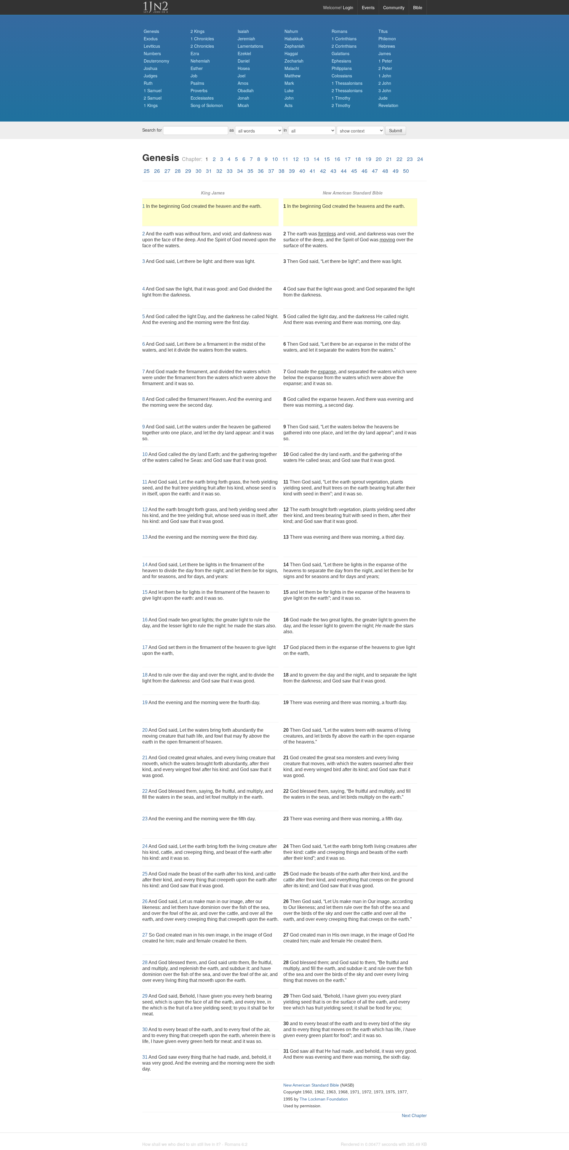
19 (368, 158)
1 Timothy (341, 98)
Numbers (152, 53)
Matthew (292, 76)
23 (410, 158)
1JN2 (155, 7)
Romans (339, 31)
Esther (197, 68)
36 (261, 170)
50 (406, 170)
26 (157, 170)
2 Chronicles (202, 46)
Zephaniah (294, 46)
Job (194, 76)
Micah (243, 105)
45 (354, 170)
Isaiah (243, 31)
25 (147, 170)
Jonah (243, 98)
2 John (384, 83)
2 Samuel (153, 98)
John (289, 98)
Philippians (342, 68)
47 (375, 170)
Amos (243, 83)
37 (271, 170)
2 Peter (385, 68)
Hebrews (386, 46)
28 (178, 170)
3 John (384, 90)
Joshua (150, 68)
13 (306, 158)
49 (396, 170)
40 (302, 170)
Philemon (387, 39)
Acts (288, 105)
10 (275, 158)
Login (348, 7)
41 (313, 170)
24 (420, 158)
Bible (417, 7)
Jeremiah (246, 39)
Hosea (244, 68)
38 (281, 170)
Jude (383, 98)
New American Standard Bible (311, 1085)
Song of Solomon (207, 105)
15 (327, 158)
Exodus (151, 39)
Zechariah (293, 61)
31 (209, 170)
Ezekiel (244, 53)
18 (358, 158)
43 (333, 170)
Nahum (291, 31)
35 (250, 170)
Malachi (291, 68)
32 (219, 170)
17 (348, 158)
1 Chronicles (202, 39)
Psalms (197, 83)
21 (389, 158)
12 (296, 158)
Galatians (340, 53)
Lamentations (250, 46)
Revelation (388, 105)
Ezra (195, 53)
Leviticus (152, 46)
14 (316, 158)
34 (240, 170)
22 (399, 158)
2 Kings (197, 31)
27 (167, 170)
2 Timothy (341, 105)
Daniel (244, 61)
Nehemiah (200, 61)
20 (379, 158)
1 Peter (385, 61)
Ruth (148, 83)
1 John (384, 76)
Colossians (342, 76)
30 (199, 170)
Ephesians (341, 61)
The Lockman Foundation (324, 1099)
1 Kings (151, 105)
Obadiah (246, 90)
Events (368, 7)
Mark (289, 83)
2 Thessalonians (347, 90)
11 (285, 158)
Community (394, 7)
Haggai (291, 53)
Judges (150, 76)
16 (337, 158)
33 (230, 170)
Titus (383, 31)
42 (323, 170)
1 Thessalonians (347, 83)
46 (364, 170)
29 (188, 170)
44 (344, 170)
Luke (289, 90)
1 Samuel (153, 90)
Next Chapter (414, 1115)
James (384, 53)
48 (385, 170)
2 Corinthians (344, 46)
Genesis (151, 31)
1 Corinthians (344, 39)
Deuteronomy (156, 61)
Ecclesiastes (202, 98)
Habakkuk (293, 39)
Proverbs (199, 90)
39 (292, 170)
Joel (241, 76)
